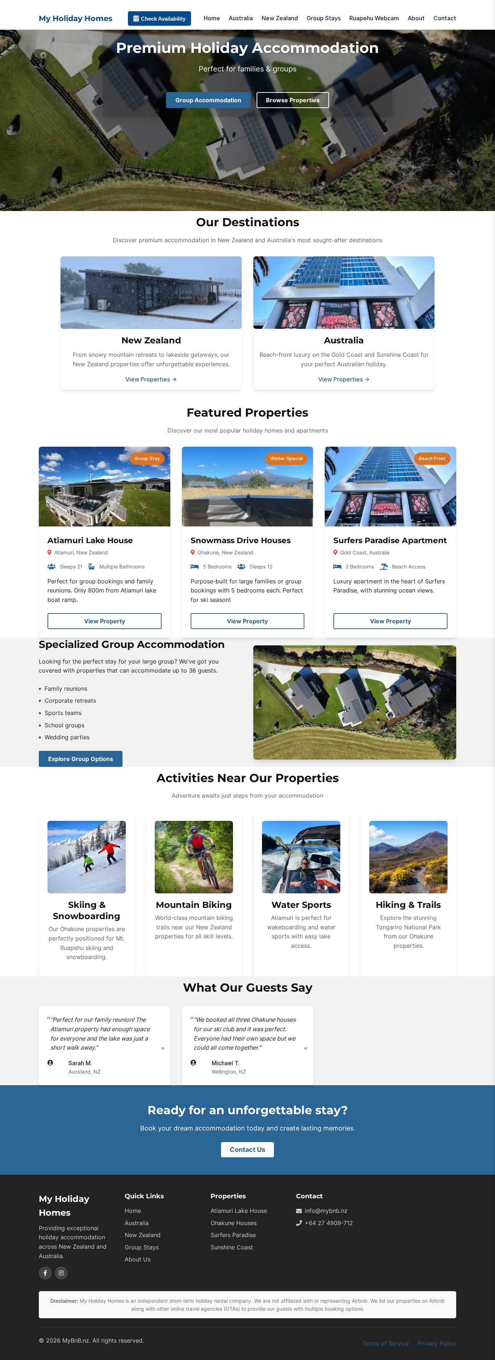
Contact (444, 18)
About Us (137, 1259)
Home (212, 18)
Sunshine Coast (232, 1247)
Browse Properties (293, 100)
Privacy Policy (436, 1343)
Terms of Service (385, 1343)
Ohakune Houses (234, 1223)
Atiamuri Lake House (239, 1210)
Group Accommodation (208, 100)
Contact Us (247, 1149)
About (416, 18)
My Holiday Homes (75, 18)
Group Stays (324, 18)
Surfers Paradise (233, 1235)
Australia (241, 18)
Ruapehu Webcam (374, 18)
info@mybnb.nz (326, 1210)
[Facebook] (45, 1273)
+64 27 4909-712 (329, 1223)
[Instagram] (61, 1273)
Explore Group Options (80, 758)
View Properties (151, 379)
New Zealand (280, 18)
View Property (104, 621)
